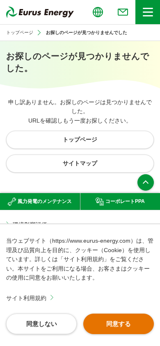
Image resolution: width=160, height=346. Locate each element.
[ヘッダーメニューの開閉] (147, 12)
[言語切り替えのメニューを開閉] (97, 12)
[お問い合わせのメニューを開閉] (122, 12)
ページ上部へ (145, 182)
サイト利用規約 (26, 298)
